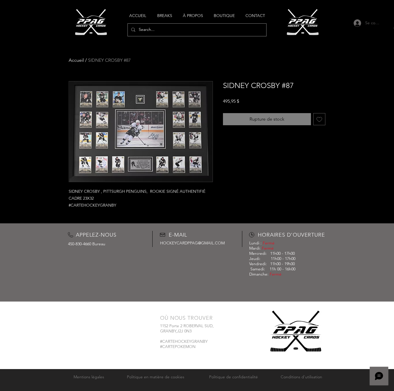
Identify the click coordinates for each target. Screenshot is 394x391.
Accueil (76, 60)
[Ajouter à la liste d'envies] (319, 119)
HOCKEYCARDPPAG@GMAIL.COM (192, 243)
